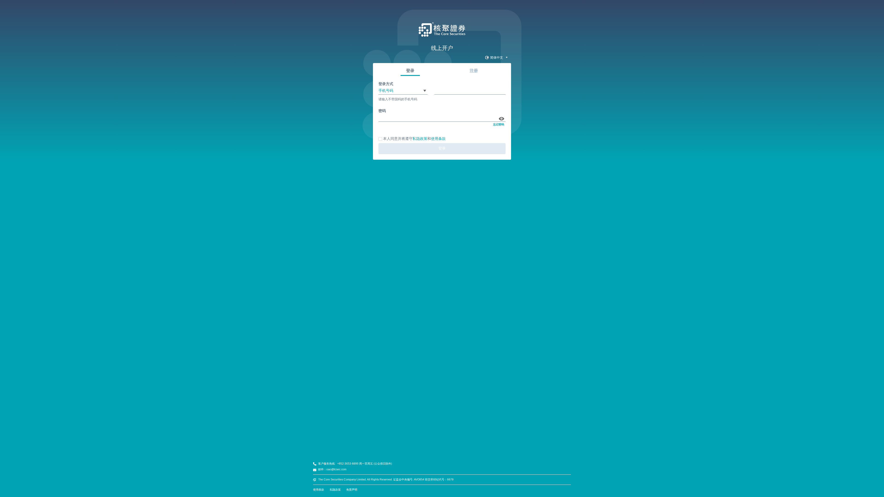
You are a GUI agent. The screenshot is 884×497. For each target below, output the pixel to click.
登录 (442, 148)
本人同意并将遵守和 (414, 139)
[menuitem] (496, 58)
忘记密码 (498, 124)
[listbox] (402, 91)
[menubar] (496, 58)
